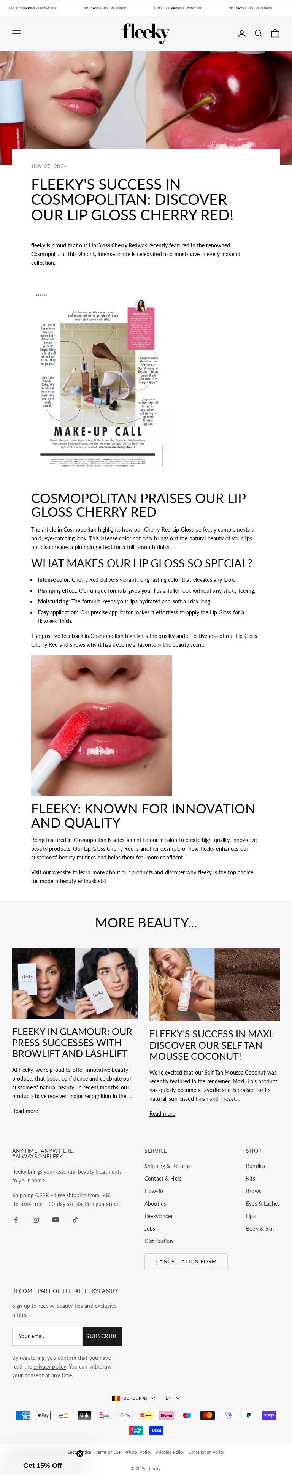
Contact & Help (163, 1178)
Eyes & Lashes (263, 1203)
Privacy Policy (137, 1452)
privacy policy (49, 1366)
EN (169, 1398)
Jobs (150, 1228)
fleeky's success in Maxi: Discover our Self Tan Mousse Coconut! (211, 1044)
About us (155, 1203)
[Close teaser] (80, 1454)
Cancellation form (186, 1261)
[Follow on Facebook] (16, 1219)
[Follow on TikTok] (75, 1219)
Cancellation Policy (206, 1452)
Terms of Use (108, 1452)
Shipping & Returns (167, 1166)
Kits (250, 1178)
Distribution (158, 1241)
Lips (251, 1216)
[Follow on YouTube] (55, 1219)
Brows (253, 1191)
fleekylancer (158, 1216)
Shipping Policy (169, 1452)
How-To (153, 1191)
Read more (25, 1111)
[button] (43, 1465)
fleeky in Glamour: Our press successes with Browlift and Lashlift (72, 1042)
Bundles (255, 1166)
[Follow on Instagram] (36, 1219)
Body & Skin (261, 1228)
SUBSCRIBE (102, 1336)
